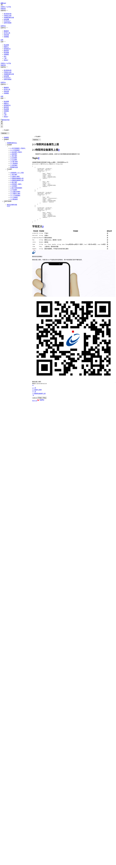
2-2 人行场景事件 (15, 150)
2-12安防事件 (13, 165)
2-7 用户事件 (13, 156)
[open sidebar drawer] (2, 127)
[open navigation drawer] (2, 125)
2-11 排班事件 (14, 163)
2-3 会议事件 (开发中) (16, 152)
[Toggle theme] (2, 5)
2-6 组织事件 (13, 154)
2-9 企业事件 (13, 159)
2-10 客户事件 (14, 161)
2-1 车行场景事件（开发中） (18, 148)
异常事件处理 (14, 167)
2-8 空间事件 (13, 157)
